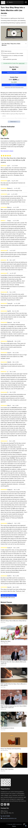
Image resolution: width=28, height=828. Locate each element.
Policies (14, 826)
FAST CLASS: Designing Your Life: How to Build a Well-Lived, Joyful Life (13, 706)
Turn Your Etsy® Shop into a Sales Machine (11, 44)
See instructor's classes (7, 151)
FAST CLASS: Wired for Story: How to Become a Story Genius (14, 684)
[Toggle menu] (25, 2)
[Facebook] (5, 804)
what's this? (21, 63)
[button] (24, 824)
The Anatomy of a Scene (7, 728)
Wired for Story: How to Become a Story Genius (13, 621)
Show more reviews (8, 595)
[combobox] (15, 2)
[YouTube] (2, 804)
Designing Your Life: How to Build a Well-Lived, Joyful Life (13, 662)
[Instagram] (8, 804)
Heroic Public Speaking (7, 769)
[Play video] (14, 33)
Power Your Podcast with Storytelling (11, 748)
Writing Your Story (5, 641)
